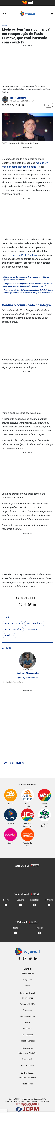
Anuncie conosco (27, 1065)
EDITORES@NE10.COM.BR (27, 1104)
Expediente (27, 1029)
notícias (9, 636)
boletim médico (34, 623)
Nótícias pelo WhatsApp (27, 1053)
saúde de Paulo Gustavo (24, 255)
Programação (27, 1059)
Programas (27, 979)
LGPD (27, 1022)
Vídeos (27, 986)
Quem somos (27, 998)
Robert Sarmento (18, 98)
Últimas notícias (27, 973)
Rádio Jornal (28, 1084)
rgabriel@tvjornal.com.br (27, 677)
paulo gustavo (12, 623)
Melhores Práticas (27, 1016)
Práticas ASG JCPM (27, 1004)
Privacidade (27, 1010)
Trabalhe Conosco (27, 1041)
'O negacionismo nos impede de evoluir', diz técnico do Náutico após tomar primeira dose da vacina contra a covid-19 (28, 284)
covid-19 (32, 629)
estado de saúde (13, 629)
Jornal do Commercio (27, 1078)
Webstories (14, 763)
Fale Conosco (27, 1035)
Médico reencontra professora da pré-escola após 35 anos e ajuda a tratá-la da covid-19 (26, 278)
